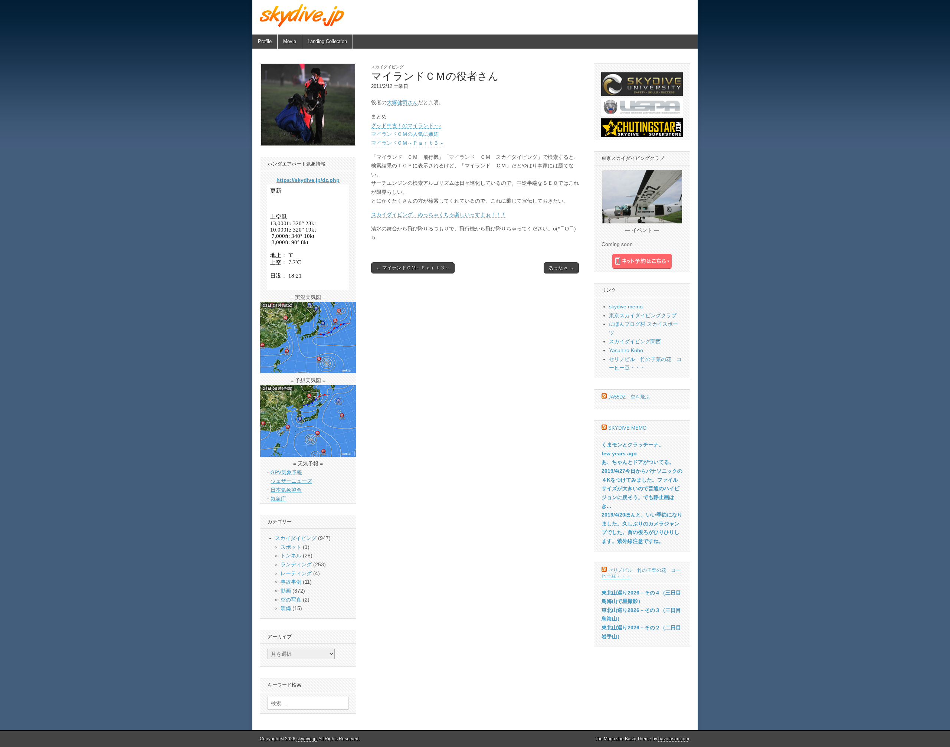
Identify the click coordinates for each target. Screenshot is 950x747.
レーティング (296, 573)
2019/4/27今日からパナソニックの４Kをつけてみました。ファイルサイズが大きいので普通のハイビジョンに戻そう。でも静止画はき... (642, 488)
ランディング (296, 564)
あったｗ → (561, 268)
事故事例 (291, 582)
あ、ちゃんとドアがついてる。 (638, 462)
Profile (265, 41)
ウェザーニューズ (291, 481)
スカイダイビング (387, 67)
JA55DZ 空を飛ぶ (629, 397)
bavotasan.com (673, 738)
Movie (289, 41)
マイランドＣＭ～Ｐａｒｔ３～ (407, 143)
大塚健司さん (402, 102)
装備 (286, 608)
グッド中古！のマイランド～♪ (406, 125)
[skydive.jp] (303, 15)
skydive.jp (307, 738)
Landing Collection (327, 41)
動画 (286, 591)
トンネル (291, 555)
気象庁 (278, 499)
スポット (291, 547)
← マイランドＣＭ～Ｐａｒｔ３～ (413, 268)
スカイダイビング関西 (635, 341)
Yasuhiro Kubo (626, 350)
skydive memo (626, 306)
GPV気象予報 (286, 472)
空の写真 (291, 600)
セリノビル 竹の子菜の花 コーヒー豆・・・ (641, 573)
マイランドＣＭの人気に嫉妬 (405, 134)
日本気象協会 (286, 490)
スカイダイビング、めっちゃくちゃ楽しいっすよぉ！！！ (438, 214)
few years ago (619, 453)
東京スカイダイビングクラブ (643, 315)
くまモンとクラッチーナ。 (633, 445)
